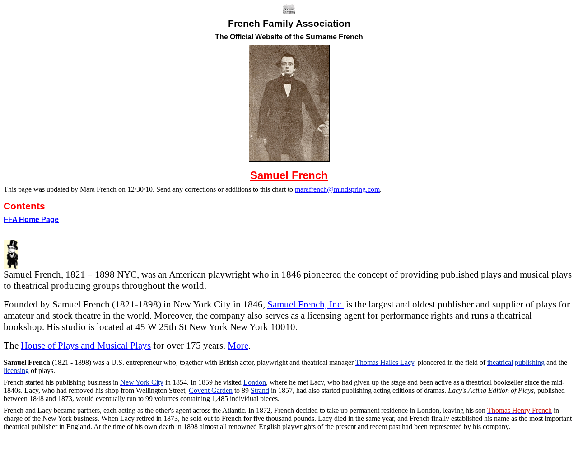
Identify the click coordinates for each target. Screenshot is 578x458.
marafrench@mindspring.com (337, 189)
